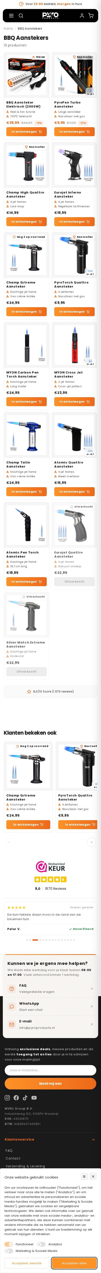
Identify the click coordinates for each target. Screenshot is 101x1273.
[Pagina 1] (27, 940)
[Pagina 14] (71, 940)
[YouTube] (34, 1097)
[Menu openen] (11, 15)
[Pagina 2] (30, 940)
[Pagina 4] (40, 940)
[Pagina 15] (74, 940)
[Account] (82, 15)
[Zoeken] (20, 15)
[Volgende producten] (91, 842)
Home (8, 29)
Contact (13, 1158)
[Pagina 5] (43, 940)
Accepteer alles (74, 1263)
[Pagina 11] (61, 940)
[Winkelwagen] (90, 15)
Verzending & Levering (25, 1166)
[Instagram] (7, 1097)
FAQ (9, 1150)
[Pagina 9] (55, 940)
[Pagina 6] (46, 940)
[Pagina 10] (58, 940)
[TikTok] (25, 1097)
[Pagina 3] (35, 940)
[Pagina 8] (52, 940)
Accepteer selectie (27, 1263)
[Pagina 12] (65, 940)
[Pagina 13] (68, 940)
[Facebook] (16, 1097)
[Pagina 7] (49, 940)
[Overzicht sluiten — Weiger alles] (93, 1176)
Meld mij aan (50, 1083)
